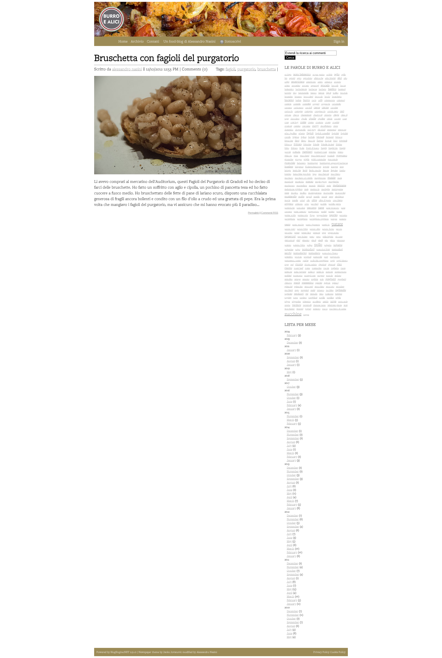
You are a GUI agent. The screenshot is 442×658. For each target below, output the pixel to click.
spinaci (335, 282)
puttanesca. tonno (293, 260)
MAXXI (321, 185)
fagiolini (335, 133)
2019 (290, 370)
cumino (297, 125)
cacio (314, 100)
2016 (293, 399)
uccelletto (317, 301)
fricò (335, 140)
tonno (338, 294)
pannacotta (303, 215)
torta (295, 297)
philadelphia (328, 236)
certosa (288, 114)
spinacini (288, 286)
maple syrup (321, 181)
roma (307, 268)
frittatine (307, 144)
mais (339, 177)
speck (297, 282)
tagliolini (288, 293)
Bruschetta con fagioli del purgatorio (166, 57)
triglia (338, 297)
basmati (342, 89)
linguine (334, 170)
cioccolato (295, 118)
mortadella (328, 192)
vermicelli (307, 305)
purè (326, 256)
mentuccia (315, 189)
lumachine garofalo (302, 173)
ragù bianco (342, 260)
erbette (302, 133)
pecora (339, 228)
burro (306, 100)
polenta (288, 245)
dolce (335, 125)
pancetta (311, 208)
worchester (290, 308)
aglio (337, 74)
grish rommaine (318, 159)
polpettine (289, 249)
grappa (298, 159)
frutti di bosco (312, 148)
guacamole (333, 159)
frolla (302, 148)
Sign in (339, 41)
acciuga (288, 74)
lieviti (305, 170)
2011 (294, 582)
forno (320, 140)
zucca (325, 308)
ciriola (329, 118)
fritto (287, 148)
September (293, 357)
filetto (303, 140)
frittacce (288, 144)
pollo (318, 244)
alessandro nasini (127, 69)
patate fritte (302, 228)
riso (339, 264)
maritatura (290, 185)
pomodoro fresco (330, 253)
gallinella (296, 151)
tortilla (322, 297)
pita (326, 240)
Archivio (137, 41)
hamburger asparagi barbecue (334, 162)
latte (342, 166)
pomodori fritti (323, 249)
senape (297, 279)
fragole (328, 140)
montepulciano (315, 192)
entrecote (342, 129)
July (289, 445)
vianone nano (319, 305)
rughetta (335, 268)
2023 (293, 340)
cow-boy (294, 122)
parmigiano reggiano (319, 218)
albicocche (318, 78)
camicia (288, 103)
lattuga (288, 170)
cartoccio (289, 111)
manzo (309, 181)
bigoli (328, 92)
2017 (292, 384)
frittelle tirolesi (327, 144)
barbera (322, 89)
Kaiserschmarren (313, 166)
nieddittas (339, 196)
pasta (287, 224)
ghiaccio (288, 155)
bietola (321, 92)
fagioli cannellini (322, 133)
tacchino (330, 290)
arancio (337, 81)
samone (329, 271)
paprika (333, 215)
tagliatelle (340, 290)
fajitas (303, 136)
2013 (294, 486)
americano (311, 81)
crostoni (288, 125)
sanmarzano (340, 271)
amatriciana (297, 81)
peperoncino (333, 232)
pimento (305, 240)
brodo (327, 96)
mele (306, 189)
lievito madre (315, 170)
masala (312, 185)
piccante (339, 236)
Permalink (253, 212)
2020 (294, 359)
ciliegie (336, 114)
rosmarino (317, 268)
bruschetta (266, 69)
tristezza (307, 301)
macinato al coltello (304, 177)
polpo (297, 249)
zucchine (293, 313)
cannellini (306, 103)
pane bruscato (332, 207)
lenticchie (297, 170)
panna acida (290, 215)
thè (306, 293)
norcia (287, 200)
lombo (342, 170)
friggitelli (343, 140)
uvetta (287, 305)
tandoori (299, 294)
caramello (336, 103)
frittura (294, 148)
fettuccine (289, 140)
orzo (307, 203)
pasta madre (298, 224)
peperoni (290, 236)
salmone (288, 271)
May (289, 372)
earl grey (312, 129)
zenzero (316, 308)
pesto (311, 236)
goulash (330, 155)
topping (288, 297)
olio (308, 200)
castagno (309, 111)
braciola (344, 92)
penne (297, 232)
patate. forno (328, 228)
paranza (343, 215)
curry (315, 126)
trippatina (296, 301)
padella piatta (335, 203)
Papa (312, 215)
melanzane (339, 185)
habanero (301, 162)
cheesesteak (306, 114)
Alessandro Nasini (207, 652)
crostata (319, 122)
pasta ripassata (313, 224)
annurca (328, 81)
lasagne (334, 166)
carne (317, 107)
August (291, 361)
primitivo (289, 256)
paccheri (314, 203)
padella (323, 203)
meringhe (325, 189)
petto (318, 236)
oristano (299, 203)
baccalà (335, 85)
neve (331, 196)
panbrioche (290, 207)
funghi (324, 148)
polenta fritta (299, 245)
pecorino (288, 232)
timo (321, 293)
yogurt (308, 308)
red (292, 264)
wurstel (300, 308)
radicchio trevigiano (319, 260)
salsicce (311, 271)
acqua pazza (319, 74)
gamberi (307, 152)
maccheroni (323, 173)
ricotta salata (311, 264)
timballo (313, 293)
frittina (339, 144)
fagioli (230, 69)
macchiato (335, 173)
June (289, 401)
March (290, 420)
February (292, 335)
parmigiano (302, 218)
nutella (295, 200)
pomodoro (314, 253)
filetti (297, 140)
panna (339, 211)
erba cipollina (291, 133)
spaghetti (331, 279)
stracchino (319, 286)
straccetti (309, 286)
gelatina (332, 151)
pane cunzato (300, 211)
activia (329, 74)
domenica (289, 129)
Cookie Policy (338, 652)
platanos (341, 240)
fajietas (296, 136)
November (293, 394)
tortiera (303, 297)
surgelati (305, 290)
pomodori (308, 249)
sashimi (288, 275)
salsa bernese (300, 271)
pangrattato (313, 211)
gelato (340, 151)
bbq (295, 92)
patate (337, 224)
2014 (294, 443)
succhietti (289, 290)
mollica (303, 192)
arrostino (296, 85)
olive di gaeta (325, 200)
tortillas (330, 297)
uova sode (343, 301)
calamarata (329, 100)
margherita (334, 181)
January (291, 350)
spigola (327, 282)
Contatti (153, 41)
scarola (329, 275)
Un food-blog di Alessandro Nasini (189, 41)
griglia (306, 159)
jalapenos (299, 166)
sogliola (314, 279)
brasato (298, 96)
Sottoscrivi (233, 41)
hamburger (313, 162)
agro (299, 78)
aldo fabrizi (330, 78)
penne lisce (306, 232)
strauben (340, 286)
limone (326, 170)
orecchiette (338, 200)
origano (289, 204)
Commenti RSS (269, 212)
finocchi (311, 140)
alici (339, 78)
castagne (299, 111)
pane (321, 208)
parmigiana (290, 218)
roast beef (298, 268)
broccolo (319, 96)
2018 (294, 377)
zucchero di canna (337, 308)
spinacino (298, 286)
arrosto (305, 85)
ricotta (299, 264)
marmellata (302, 185)
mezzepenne (337, 189)
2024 (293, 333)
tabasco (320, 290)
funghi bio (333, 148)
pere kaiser (302, 236)
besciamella (303, 92)
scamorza (297, 275)
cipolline (321, 118)
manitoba (299, 181)
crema (311, 122)
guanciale (290, 163)
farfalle (311, 136)
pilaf (298, 240)
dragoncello (300, 129)
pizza (332, 240)
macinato (289, 177)
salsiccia (320, 271)
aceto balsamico (302, 74)
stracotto (330, 286)
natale (324, 196)
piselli (320, 240)
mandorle (289, 181)
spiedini (318, 282)
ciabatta (328, 114)
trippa (287, 301)
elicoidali (321, 129)
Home (123, 41)
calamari (341, 100)
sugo (297, 290)
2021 (292, 348)
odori (302, 200)
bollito (335, 92)
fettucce (338, 136)
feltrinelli (320, 136)
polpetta (328, 245)
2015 (293, 418)
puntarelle (317, 256)
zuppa (306, 314)
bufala (298, 100)
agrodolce (307, 78)
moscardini (340, 192)
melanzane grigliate (293, 189)
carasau (288, 107)
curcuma (306, 125)
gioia (296, 155)
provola (298, 256)
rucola (326, 268)
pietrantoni (289, 240)
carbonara (298, 107)
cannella (297, 103)
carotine (334, 107)
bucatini (289, 100)
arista (287, 85)
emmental (331, 129)
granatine (289, 159)
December (292, 342)
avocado (325, 85)
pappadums (322, 215)
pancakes (301, 207)
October (291, 386)
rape (287, 264)
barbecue (313, 89)
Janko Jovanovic (172, 652)
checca (296, 114)
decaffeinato (326, 125)
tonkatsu (329, 293)
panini (323, 211)
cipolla (304, 118)
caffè (320, 100)
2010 (294, 622)
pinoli (313, 240)
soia (322, 279)
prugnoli (307, 256)
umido (326, 301)
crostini (335, 122)
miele (287, 192)
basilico (332, 89)
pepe (324, 232)
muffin (301, 196)
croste (328, 122)
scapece (320, 275)
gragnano (341, 155)
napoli (309, 196)
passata (342, 218)
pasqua (334, 218)
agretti (292, 78)
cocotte (337, 118)
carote (325, 107)
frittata (298, 144)
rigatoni (331, 264)
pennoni (316, 232)
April (289, 497)
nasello (317, 196)
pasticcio (326, 224)
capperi (316, 103)
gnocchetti (304, 155)
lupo (315, 173)
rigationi (322, 264)
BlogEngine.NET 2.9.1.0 (123, 652)
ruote (343, 268)
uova (333, 301)
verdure (296, 305)
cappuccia (325, 103)
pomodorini (300, 253)
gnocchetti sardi (318, 155)
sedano (338, 275)
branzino (289, 96)
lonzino (288, 173)
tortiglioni (312, 297)
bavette (288, 92)
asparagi (315, 85)
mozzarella (291, 196)
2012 (294, 534)
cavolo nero (332, 111)
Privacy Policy (321, 652)
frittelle (316, 144)
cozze (303, 122)
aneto (320, 81)
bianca (314, 92)
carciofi (308, 107)
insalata (289, 166)
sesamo (305, 279)
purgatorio (246, 69)
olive (314, 200)
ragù (332, 260)
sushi (313, 290)
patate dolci (290, 228)
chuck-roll (317, 114)
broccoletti (308, 96)
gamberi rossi (320, 151)
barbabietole (301, 89)
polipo (309, 245)
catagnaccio (320, 111)
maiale (332, 178)
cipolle (312, 118)
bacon (343, 85)
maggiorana (320, 177)
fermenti (330, 136)
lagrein (326, 166)
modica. (294, 192)
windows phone (335, 305)
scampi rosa (310, 275)
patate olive (315, 228)
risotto (288, 268)
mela (329, 185)
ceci (342, 111)
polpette (337, 245)
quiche (305, 260)
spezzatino (308, 282)
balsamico (289, 89)
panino (331, 211)
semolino (289, 279)
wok (346, 305)
